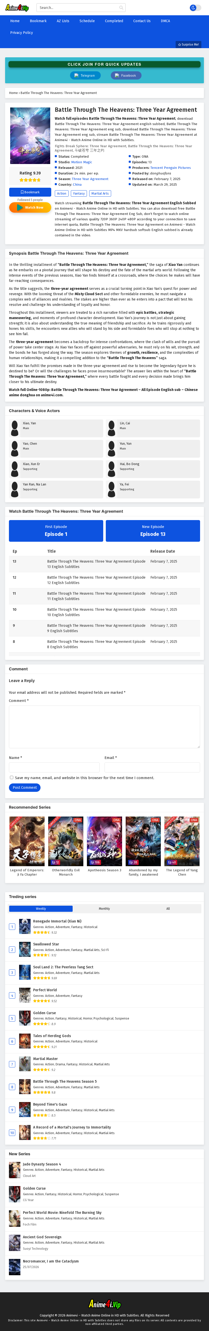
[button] (126, 75)
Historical (90, 927)
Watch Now (34, 207)
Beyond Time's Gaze (50, 1104)
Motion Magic (81, 162)
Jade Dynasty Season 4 (42, 1164)
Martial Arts (100, 193)
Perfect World (45, 990)
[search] (121, 7)
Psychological (103, 1018)
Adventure (63, 927)
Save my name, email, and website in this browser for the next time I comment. (84, 778)
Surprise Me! (190, 44)
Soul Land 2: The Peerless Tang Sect (63, 967)
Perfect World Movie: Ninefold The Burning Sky (62, 1213)
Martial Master (45, 1059)
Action (61, 193)
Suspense (122, 1018)
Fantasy (79, 193)
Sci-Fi (105, 950)
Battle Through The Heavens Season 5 (65, 1081)
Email (110, 757)
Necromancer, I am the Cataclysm (51, 1261)
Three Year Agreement (90, 179)
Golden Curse (44, 1013)
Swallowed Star (46, 944)
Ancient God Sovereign (42, 1237)
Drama (60, 1064)
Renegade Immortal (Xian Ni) (57, 921)
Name (15, 757)
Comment (19, 700)
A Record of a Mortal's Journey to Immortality (72, 1127)
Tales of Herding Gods (52, 1036)
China (77, 184)
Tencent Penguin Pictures (170, 168)
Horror (87, 1018)
